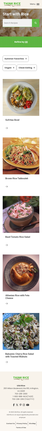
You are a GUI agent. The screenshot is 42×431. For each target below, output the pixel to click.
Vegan (8, 67)
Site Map (32, 423)
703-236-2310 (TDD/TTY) (23, 399)
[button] (21, 42)
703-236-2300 (21, 393)
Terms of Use (21, 428)
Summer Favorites (14, 58)
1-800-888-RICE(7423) (23, 396)
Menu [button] (33, 4)
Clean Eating (26, 67)
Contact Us (10, 423)
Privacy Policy (22, 423)
